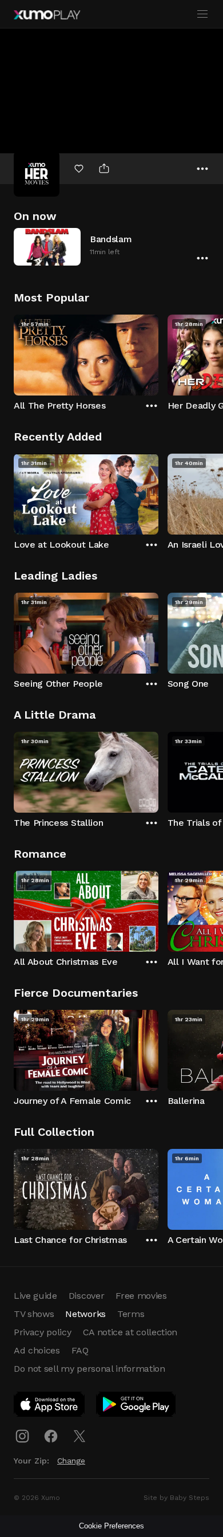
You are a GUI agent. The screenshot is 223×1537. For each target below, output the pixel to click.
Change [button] (71, 1460)
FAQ (80, 1350)
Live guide (35, 1295)
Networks (85, 1313)
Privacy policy (42, 1332)
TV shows (34, 1313)
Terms (130, 1313)
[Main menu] (202, 14)
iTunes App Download (50, 1406)
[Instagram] (22, 1436)
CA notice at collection (130, 1332)
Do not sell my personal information (89, 1368)
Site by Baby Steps (176, 1498)
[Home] (47, 14)
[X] (79, 1436)
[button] (111, 246)
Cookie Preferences (111, 1526)
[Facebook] (50, 1436)
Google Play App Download (136, 1406)
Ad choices (37, 1350)
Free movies (141, 1295)
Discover (86, 1295)
